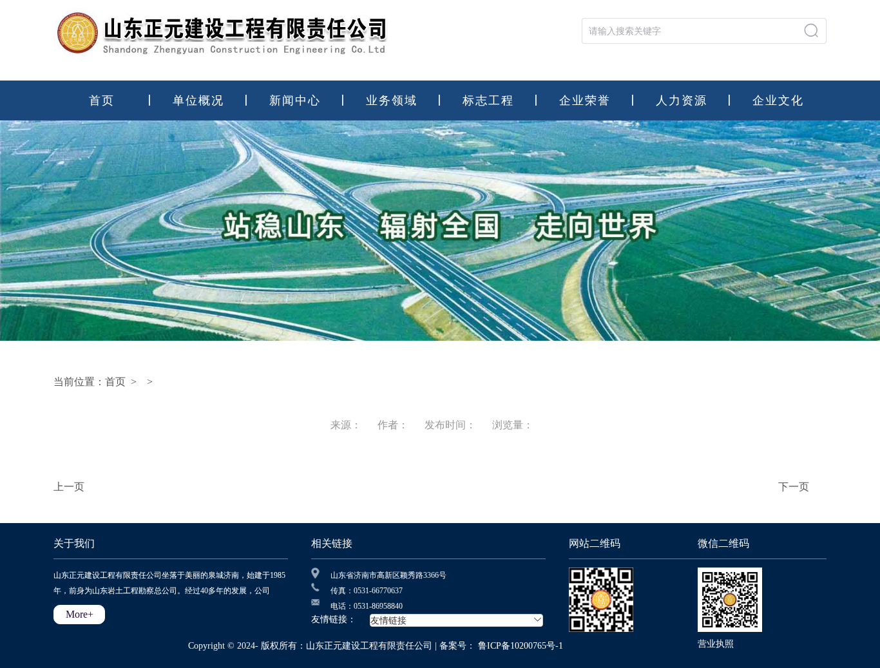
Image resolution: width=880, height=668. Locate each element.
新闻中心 (295, 100)
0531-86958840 (378, 606)
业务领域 (391, 100)
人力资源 (681, 100)
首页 (102, 100)
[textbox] (693, 31)
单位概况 (198, 100)
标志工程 (488, 100)
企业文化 (778, 100)
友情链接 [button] (451, 620)
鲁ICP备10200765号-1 (520, 646)
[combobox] (704, 31)
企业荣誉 (585, 100)
